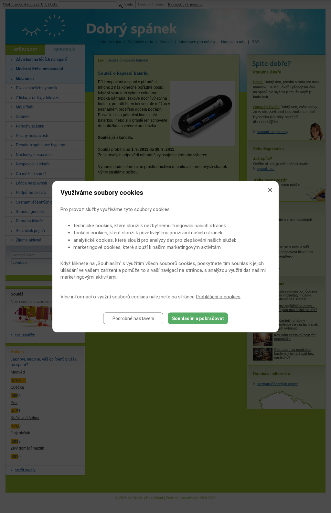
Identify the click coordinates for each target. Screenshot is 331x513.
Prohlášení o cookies (218, 296)
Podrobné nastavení (133, 318)
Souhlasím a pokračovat (198, 318)
